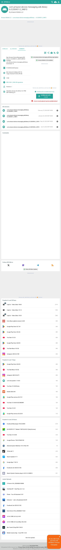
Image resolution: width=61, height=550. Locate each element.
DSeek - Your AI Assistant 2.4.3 (15, 494)
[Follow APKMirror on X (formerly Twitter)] (8, 265)
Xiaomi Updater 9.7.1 (12, 456)
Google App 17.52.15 (12, 462)
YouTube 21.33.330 (12, 435)
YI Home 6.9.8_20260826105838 (15, 483)
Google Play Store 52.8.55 (13, 343)
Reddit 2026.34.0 (11, 391)
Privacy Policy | (22, 547)
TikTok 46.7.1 (10, 451)
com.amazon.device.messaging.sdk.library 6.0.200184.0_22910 (23, 127)
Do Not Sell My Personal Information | (35, 547)
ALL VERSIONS (13, 48)
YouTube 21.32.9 (11, 408)
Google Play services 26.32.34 (14, 413)
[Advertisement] (30, 34)
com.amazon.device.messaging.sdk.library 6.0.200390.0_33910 (23, 121)
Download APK (46, 96)
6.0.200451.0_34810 (41, 17)
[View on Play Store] (52, 53)
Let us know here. (34, 545)
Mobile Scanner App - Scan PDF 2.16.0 (17, 533)
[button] (45, 53)
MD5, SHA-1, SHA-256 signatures (14, 82)
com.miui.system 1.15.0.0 (13, 380)
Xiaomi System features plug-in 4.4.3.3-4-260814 (19, 473)
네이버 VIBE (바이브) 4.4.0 (14, 516)
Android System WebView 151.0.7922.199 (17, 446)
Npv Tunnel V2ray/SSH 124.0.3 (15, 527)
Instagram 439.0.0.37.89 (13, 354)
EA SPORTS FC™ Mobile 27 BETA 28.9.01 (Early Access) (21, 429)
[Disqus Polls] (30, 155)
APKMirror (7, 2)
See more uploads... (30, 537)
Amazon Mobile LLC (17, 12)
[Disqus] (30, 196)
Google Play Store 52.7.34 (13, 326)
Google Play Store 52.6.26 (13, 332)
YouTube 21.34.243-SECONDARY (15, 402)
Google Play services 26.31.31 (14, 397)
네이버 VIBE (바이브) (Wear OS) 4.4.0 (16, 522)
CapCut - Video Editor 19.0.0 (14, 315)
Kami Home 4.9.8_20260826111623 (16, 511)
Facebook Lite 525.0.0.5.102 (14, 467)
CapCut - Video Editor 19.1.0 (14, 310)
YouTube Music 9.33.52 (13, 348)
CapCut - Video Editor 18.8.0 (14, 304)
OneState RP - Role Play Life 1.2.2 (15, 489)
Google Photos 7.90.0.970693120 (15, 440)
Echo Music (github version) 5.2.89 (16, 321)
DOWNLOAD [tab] (5, 48)
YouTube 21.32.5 (11, 337)
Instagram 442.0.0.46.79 (13, 375)
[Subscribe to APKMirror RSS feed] (52, 265)
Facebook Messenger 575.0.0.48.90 (16, 424)
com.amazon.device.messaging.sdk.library (23, 17)
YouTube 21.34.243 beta (13, 386)
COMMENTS (21, 48)
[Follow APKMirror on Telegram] (38, 265)
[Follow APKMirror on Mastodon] (23, 265)
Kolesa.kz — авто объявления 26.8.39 (17, 500)
